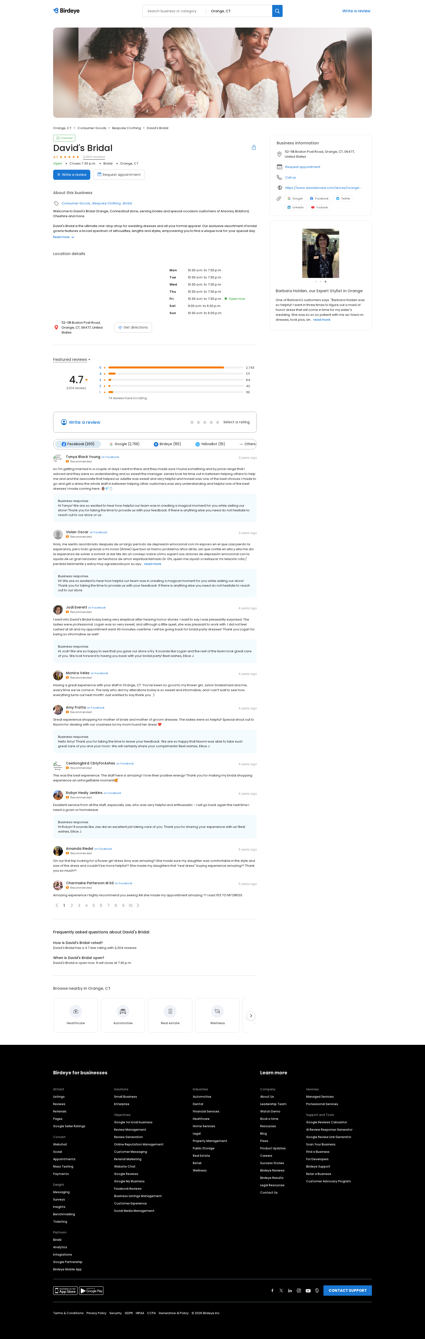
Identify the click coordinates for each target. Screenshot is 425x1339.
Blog (263, 1133)
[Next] (250, 1015)
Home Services (204, 1126)
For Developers (317, 1159)
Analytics (60, 1247)
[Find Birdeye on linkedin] (290, 1290)
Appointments (64, 1159)
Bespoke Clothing (126, 128)
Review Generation (128, 1137)
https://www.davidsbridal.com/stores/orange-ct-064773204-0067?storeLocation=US (325, 187)
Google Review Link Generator (328, 1137)
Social (57, 1152)
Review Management (130, 1129)
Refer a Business (318, 1174)
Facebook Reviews (128, 1189)
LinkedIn (298, 207)
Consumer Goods (91, 128)
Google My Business (129, 1181)
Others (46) (254, 444)
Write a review (356, 11)
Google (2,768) (127, 444)
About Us (267, 1097)
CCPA (151, 1313)
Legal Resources (272, 1185)
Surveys (59, 1199)
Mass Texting (63, 1166)
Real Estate (201, 1156)
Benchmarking (64, 1214)
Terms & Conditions (68, 1313)
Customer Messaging (130, 1152)
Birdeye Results (272, 1178)
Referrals (59, 1111)
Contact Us (269, 1192)
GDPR (129, 1313)
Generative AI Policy (174, 1313)
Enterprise (121, 1104)
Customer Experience (130, 1203)
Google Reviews (126, 1174)
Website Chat (125, 1166)
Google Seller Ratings (69, 1126)
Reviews (59, 1104)
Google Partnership (67, 1262)
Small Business (125, 1097)
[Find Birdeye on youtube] (308, 1290)
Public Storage (203, 1148)
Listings (59, 1097)
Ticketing (60, 1221)
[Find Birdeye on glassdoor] (317, 1290)
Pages (57, 1119)
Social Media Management (134, 1211)
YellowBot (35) (213, 444)
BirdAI (57, 1240)
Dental (198, 1104)
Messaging (61, 1192)
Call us (290, 177)
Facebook (322, 198)
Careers (266, 1156)
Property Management (210, 1141)
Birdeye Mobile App (67, 1269)
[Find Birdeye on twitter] (281, 1290)
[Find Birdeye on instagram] (299, 1290)
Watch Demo (270, 1111)
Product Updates (273, 1148)
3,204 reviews (94, 156)
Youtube (322, 207)
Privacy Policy (96, 1313)
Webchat (60, 1144)
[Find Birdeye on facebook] (272, 1290)
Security (115, 1313)
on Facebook (110, 457)
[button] (138, 905)
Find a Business (318, 1152)
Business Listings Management (138, 1196)
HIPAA (140, 1313)
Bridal (108, 163)
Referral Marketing (127, 1159)
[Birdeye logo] (67, 11)
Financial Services (206, 1111)
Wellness (200, 1170)
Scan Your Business (320, 1144)
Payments (61, 1174)
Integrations (62, 1254)
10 (131, 905)
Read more (61, 237)
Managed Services (320, 1097)
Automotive (202, 1097)
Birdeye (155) (170, 444)
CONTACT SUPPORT (348, 1290)
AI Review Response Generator (329, 1129)
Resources (268, 1126)
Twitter (345, 198)
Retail (197, 1163)
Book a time (269, 1119)
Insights (59, 1207)
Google (297, 198)
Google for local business (133, 1122)
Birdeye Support (318, 1166)
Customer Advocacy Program (328, 1181)
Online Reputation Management (139, 1144)
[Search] (277, 11)
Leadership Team (273, 1104)
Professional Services (322, 1104)
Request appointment (122, 174)
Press (264, 1141)
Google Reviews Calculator (326, 1122)
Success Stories (272, 1163)
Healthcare (201, 1119)
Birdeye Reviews (272, 1170)
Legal (197, 1133)
